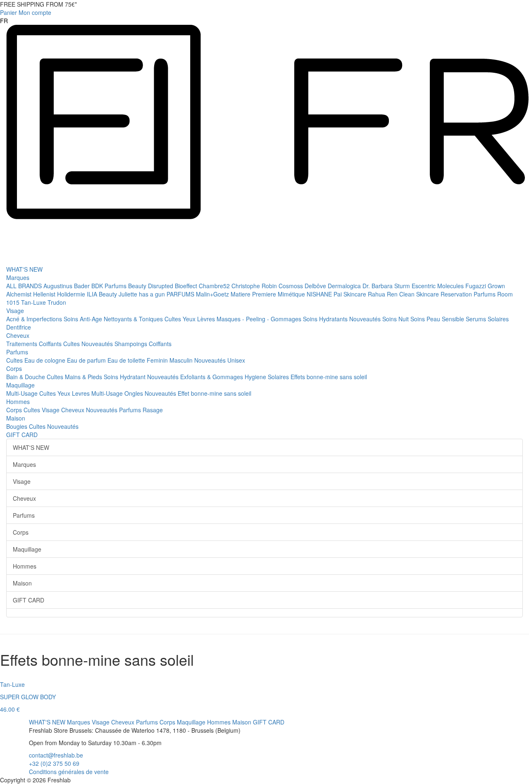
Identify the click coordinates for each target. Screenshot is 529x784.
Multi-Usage (22, 393)
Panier (8, 12)
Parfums (17, 352)
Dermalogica (345, 286)
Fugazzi (476, 286)
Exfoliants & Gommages (212, 377)
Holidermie (72, 294)
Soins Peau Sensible (438, 319)
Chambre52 (215, 286)
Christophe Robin (255, 286)
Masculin (181, 360)
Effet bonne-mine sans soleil (214, 393)
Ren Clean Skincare (414, 294)
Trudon (57, 302)
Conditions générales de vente (69, 771)
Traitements (22, 343)
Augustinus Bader (67, 286)
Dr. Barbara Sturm (387, 286)
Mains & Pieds (84, 377)
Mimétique (292, 294)
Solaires (498, 319)
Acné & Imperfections (35, 319)
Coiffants (51, 343)
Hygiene (256, 377)
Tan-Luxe (34, 302)
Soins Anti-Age (84, 319)
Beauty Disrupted (151, 286)
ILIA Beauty (103, 294)
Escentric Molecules (438, 286)
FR (4, 21)
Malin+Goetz (213, 294)
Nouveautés (365, 319)
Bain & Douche (26, 377)
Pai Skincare (351, 294)
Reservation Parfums (469, 294)
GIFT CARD (22, 434)
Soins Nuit (396, 319)
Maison (15, 418)
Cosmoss (292, 286)
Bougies (17, 426)
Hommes (18, 401)
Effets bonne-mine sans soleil (329, 377)
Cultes (173, 319)
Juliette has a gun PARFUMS (157, 294)
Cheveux (17, 335)
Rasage (153, 410)
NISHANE (320, 294)
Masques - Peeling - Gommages (260, 319)
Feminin (158, 360)
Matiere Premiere (254, 294)
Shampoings (131, 343)
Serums (477, 319)
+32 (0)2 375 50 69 (54, 763)
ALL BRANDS (24, 286)
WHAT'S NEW (24, 269)
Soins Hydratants (326, 319)
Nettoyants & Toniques (134, 319)
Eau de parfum (87, 360)
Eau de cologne (45, 360)
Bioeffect (187, 286)
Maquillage (20, 385)
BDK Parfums (109, 286)
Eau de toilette (127, 360)
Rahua (377, 294)
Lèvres (207, 319)
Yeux (190, 319)
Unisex (236, 360)
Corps (14, 368)
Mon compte (35, 12)
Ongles (134, 393)
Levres (81, 393)
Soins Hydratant (125, 377)
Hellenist (45, 294)
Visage (15, 310)
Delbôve (316, 286)
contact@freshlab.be (56, 755)
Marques (17, 277)
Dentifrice (18, 327)
